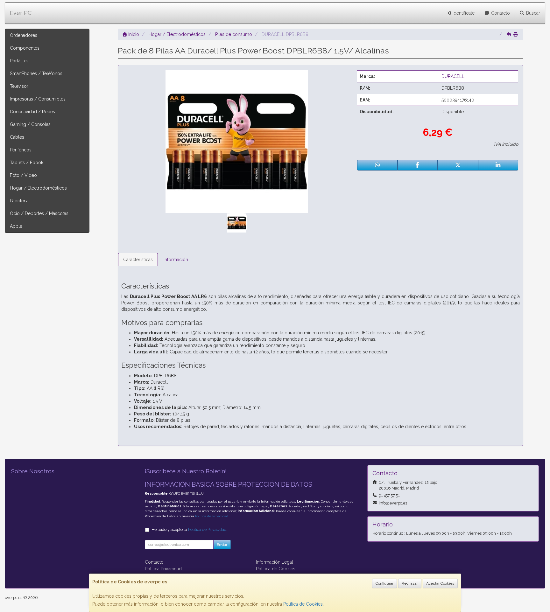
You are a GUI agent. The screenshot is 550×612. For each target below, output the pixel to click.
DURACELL (452, 76)
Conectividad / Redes (32, 111)
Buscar (532, 13)
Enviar (222, 544)
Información (176, 259)
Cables (17, 137)
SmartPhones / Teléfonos (36, 73)
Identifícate (463, 13)
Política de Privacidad (211, 516)
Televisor (19, 86)
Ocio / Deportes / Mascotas (39, 213)
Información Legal (274, 562)
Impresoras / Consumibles (38, 98)
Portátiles (19, 60)
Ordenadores (23, 35)
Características (138, 259)
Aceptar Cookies (440, 583)
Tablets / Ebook (26, 162)
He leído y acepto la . (189, 529)
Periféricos (21, 149)
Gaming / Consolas (30, 124)
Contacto (500, 13)
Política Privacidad (163, 568)
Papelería (19, 200)
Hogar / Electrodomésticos (38, 188)
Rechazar (410, 583)
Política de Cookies (303, 604)
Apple (16, 226)
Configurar (384, 583)
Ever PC (21, 13)
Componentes (24, 48)
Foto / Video (23, 175)
